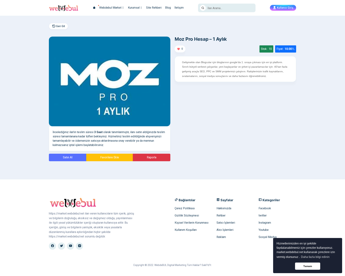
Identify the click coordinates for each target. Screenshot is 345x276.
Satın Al (67, 157)
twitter (263, 215)
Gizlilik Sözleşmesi (187, 215)
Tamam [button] (307, 266)
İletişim (179, 7)
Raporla (151, 157)
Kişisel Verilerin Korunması (191, 222)
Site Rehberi (154, 7)
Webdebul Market (110, 7)
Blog (168, 7)
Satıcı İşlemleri (226, 222)
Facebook (265, 208)
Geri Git (60, 26)
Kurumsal (134, 7)
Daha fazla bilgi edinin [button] (315, 256)
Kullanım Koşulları (186, 230)
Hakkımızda (224, 208)
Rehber (221, 215)
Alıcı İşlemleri (225, 230)
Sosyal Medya (268, 237)
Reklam (221, 237)
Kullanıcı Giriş (284, 7)
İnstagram (265, 222)
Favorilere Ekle (109, 157)
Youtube (264, 230)
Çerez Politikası (185, 208)
